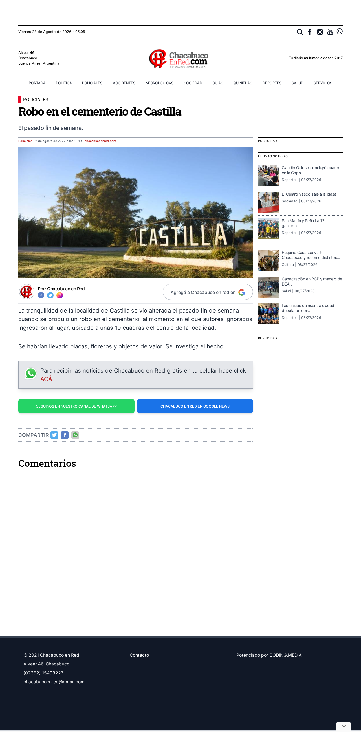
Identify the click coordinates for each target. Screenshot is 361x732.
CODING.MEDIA (285, 655)
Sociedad (193, 83)
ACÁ (46, 378)
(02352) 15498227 (43, 673)
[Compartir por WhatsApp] (75, 434)
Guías (217, 83)
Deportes (272, 83)
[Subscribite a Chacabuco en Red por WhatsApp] (339, 31)
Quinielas (242, 83)
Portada (37, 83)
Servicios (323, 83)
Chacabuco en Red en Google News (195, 406)
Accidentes (124, 83)
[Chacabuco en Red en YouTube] (330, 32)
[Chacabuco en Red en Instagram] (320, 32)
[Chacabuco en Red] (180, 58)
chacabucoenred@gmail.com (54, 681)
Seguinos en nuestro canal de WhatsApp (76, 406)
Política (64, 83)
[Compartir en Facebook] (64, 434)
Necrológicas (159, 83)
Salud (297, 83)
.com (100, 141)
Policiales (92, 83)
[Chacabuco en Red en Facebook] (310, 32)
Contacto (139, 655)
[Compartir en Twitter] (54, 434)
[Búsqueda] (300, 32)
